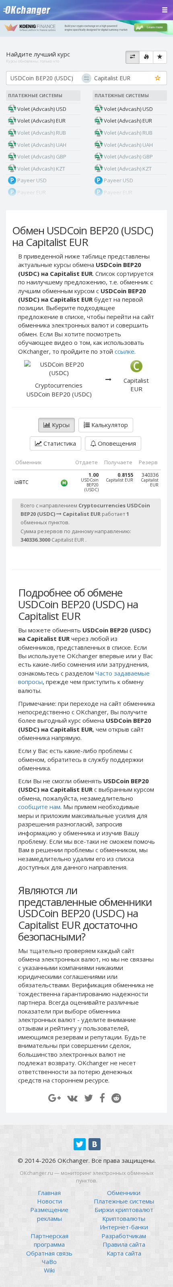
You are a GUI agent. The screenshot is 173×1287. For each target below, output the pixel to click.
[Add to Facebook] (102, 1097)
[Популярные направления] (146, 57)
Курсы (60, 425)
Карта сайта (124, 1253)
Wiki (49, 1270)
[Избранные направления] (160, 57)
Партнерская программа (49, 1240)
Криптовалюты (123, 1218)
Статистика (59, 443)
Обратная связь (49, 1253)
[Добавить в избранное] (158, 78)
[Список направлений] (133, 57)
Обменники (123, 1193)
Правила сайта (124, 1244)
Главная (49, 1193)
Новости (49, 1201)
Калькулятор (109, 425)
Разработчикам (123, 1236)
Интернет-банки (124, 1227)
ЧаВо (49, 1262)
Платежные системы (124, 1201)
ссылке (124, 351)
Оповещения (116, 443)
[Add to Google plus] (54, 1097)
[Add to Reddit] (116, 1097)
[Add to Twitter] (88, 1097)
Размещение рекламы (49, 1214)
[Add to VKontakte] (72, 1097)
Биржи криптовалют (124, 1210)
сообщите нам (39, 807)
